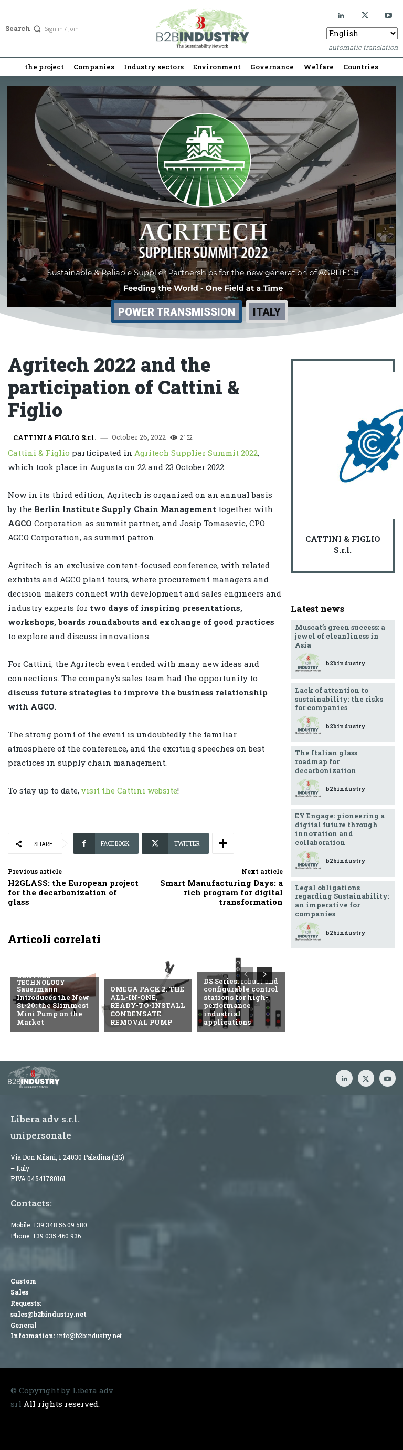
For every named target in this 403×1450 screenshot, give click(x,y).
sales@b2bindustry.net (48, 1314)
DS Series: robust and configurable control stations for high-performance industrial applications (241, 1001)
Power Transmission (176, 312)
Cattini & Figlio (39, 452)
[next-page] (264, 975)
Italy (267, 312)
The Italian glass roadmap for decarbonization (326, 761)
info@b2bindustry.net (89, 1335)
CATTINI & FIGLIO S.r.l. (54, 437)
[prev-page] (245, 975)
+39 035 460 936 (56, 1236)
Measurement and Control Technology (53, 975)
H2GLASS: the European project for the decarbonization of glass (73, 892)
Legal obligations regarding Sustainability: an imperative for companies (342, 901)
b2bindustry (345, 663)
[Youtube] (388, 15)
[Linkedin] (341, 15)
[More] (223, 843)
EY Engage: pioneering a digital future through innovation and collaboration (340, 829)
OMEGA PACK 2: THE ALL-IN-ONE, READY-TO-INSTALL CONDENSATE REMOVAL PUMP (147, 1005)
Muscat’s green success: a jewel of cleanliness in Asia (340, 636)
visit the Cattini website (129, 790)
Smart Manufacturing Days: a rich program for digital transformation (221, 892)
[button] (24, 28)
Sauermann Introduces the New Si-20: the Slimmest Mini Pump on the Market (53, 1005)
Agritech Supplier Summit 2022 (196, 452)
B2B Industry (136, 972)
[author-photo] (309, 663)
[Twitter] (365, 15)
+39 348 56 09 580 (60, 1224)
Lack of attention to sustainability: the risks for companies (339, 699)
